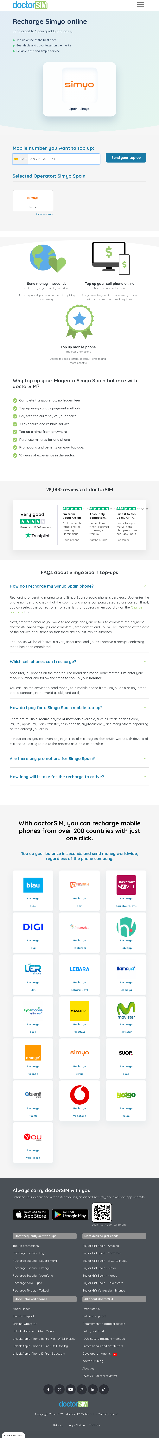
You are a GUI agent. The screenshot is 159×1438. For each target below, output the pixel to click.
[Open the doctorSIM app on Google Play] (70, 1214)
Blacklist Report (23, 1316)
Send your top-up (126, 157)
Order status (91, 1309)
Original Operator (25, 1324)
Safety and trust (93, 1331)
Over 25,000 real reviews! (99, 1376)
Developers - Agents (99, 1353)
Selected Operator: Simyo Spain (49, 176)
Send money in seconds (46, 283)
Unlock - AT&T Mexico (34, 1331)
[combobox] (20, 159)
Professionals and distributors (102, 1346)
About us (88, 1368)
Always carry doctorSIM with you (52, 1190)
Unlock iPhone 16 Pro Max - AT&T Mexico (44, 1338)
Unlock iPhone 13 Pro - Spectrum (39, 1353)
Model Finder (21, 1309)
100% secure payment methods (103, 1338)
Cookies (94, 1425)
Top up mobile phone (78, 347)
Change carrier (44, 213)
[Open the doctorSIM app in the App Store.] (31, 1214)
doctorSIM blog (92, 1361)
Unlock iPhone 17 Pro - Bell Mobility (40, 1346)
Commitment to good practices (103, 1324)
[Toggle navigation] (140, 5)
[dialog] (13, 1435)
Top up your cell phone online (109, 283)
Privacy (58, 1425)
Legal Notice (76, 1425)
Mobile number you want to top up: (53, 148)
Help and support (94, 1316)
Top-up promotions (26, 1246)
